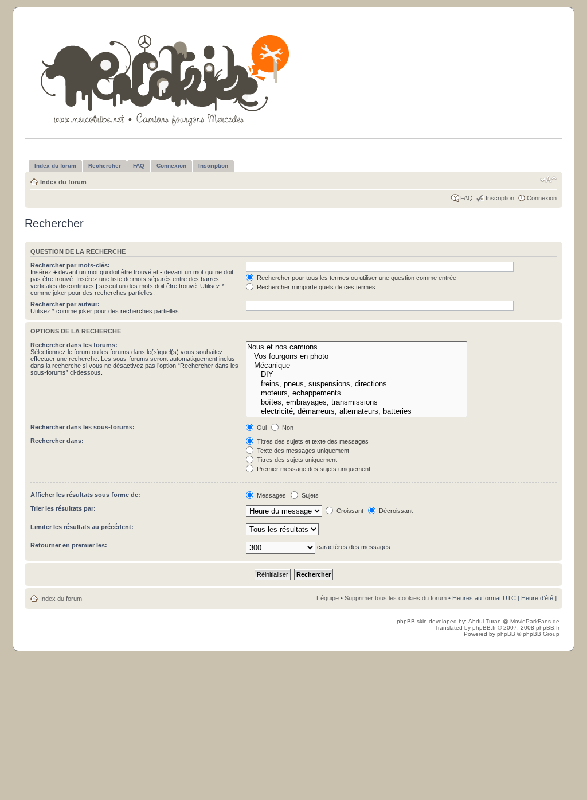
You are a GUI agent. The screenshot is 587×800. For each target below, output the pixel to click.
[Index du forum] (166, 78)
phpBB (506, 634)
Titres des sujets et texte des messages (312, 441)
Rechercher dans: (57, 440)
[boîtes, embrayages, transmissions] (356, 402)
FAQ (466, 198)
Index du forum (63, 181)
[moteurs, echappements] (356, 393)
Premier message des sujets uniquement (312, 468)
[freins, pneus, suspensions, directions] (356, 384)
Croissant (349, 510)
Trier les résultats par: (63, 508)
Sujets (309, 495)
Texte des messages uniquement (302, 450)
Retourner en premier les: (68, 545)
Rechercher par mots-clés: (70, 265)
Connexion (542, 198)
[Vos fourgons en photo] (356, 356)
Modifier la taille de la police (548, 179)
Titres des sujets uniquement (296, 459)
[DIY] (356, 374)
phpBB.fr (484, 627)
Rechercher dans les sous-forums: (82, 427)
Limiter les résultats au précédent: (82, 526)
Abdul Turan (485, 621)
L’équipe (327, 598)
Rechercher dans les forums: (74, 344)
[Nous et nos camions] (356, 347)
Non (287, 427)
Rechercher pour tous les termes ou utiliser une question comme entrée (355, 277)
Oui (261, 427)
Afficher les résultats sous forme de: (85, 494)
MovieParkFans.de (534, 621)
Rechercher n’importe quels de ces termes (315, 287)
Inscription (500, 198)
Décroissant (395, 510)
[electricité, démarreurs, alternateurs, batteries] (356, 411)
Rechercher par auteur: (65, 304)
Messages (270, 495)
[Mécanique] (356, 365)
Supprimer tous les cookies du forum (396, 598)
